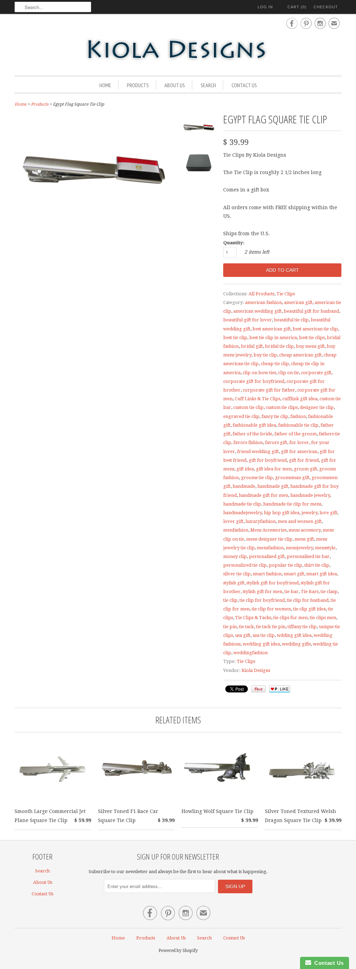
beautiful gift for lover (247, 319)
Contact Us (244, 85)
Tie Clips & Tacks (253, 617)
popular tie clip (285, 565)
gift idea (245, 468)
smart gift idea (321, 573)
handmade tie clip (242, 504)
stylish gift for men (262, 591)
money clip (235, 556)
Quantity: (233, 242)
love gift (328, 512)
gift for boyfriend (268, 460)
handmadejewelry (242, 512)
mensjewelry (299, 547)
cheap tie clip (275, 363)
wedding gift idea (261, 644)
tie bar (291, 591)
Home (105, 85)
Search (208, 85)
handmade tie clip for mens (292, 504)
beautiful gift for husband (311, 311)
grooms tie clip (257, 477)
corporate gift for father (269, 390)
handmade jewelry (310, 495)
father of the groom (295, 433)
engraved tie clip (241, 416)
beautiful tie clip (291, 319)
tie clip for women (271, 608)
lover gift (233, 521)
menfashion (235, 530)
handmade (244, 486)
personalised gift (267, 556)
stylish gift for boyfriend (272, 582)
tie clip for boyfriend (262, 600)
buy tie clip (265, 355)
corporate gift (316, 372)
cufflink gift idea (299, 398)
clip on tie (288, 372)
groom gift (305, 468)
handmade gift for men (263, 495)
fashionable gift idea (254, 425)
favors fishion (248, 442)
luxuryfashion (260, 521)
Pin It (258, 688)
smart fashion (267, 573)
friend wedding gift (258, 451)
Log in (265, 7)
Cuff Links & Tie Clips (257, 398)
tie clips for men (290, 617)
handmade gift (272, 486)
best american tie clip (315, 328)
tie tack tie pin (270, 626)
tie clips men (323, 617)
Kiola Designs (256, 670)
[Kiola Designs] (178, 50)
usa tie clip (263, 635)
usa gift (242, 635)
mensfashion (270, 547)
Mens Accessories (268, 530)
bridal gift (252, 346)
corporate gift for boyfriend (253, 381)
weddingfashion (250, 652)
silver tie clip (237, 573)
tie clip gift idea (309, 608)
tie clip (230, 600)
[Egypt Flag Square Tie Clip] (198, 130)
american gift (298, 302)
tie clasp (329, 591)
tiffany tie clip (302, 626)
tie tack (246, 626)
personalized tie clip (245, 565)
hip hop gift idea (281, 512)
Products (138, 85)
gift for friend (304, 460)
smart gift (294, 573)
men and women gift (300, 521)
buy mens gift (310, 346)
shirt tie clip (316, 565)
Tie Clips (285, 293)
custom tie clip (248, 407)
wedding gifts (296, 644)
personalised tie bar (308, 556)
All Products (261, 293)
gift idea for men (274, 468)
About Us (174, 85)
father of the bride (252, 433)
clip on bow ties (259, 372)
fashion (298, 416)
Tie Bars (309, 591)
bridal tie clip (279, 346)
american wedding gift (257, 311)
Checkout (326, 7)
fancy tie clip (274, 416)
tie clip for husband (308, 600)
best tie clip (235, 337)
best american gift (271, 328)
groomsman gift (292, 477)
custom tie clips (282, 407)
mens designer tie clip (269, 539)
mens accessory (305, 530)
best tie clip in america (273, 337)
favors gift (276, 442)
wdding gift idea (294, 635)
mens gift (304, 539)
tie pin (230, 626)
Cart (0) (297, 7)
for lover (299, 442)
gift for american (299, 451)
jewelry (309, 512)
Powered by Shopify (178, 950)
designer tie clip (317, 407)
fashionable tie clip (298, 425)
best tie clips (312, 337)
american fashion (263, 302)
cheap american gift (300, 355)
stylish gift (233, 582)
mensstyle (325, 547)
